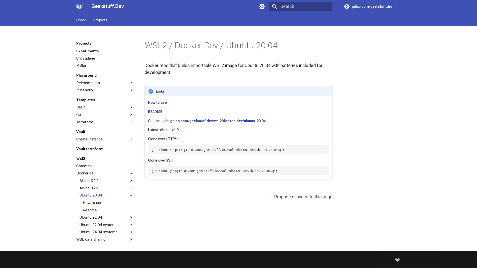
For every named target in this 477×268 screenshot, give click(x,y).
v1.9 (175, 130)
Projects (100, 20)
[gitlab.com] (397, 259)
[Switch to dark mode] (262, 6)
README (155, 112)
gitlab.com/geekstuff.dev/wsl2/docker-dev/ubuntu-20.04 (218, 121)
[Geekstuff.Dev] (79, 6)
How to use (157, 102)
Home (81, 20)
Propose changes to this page (303, 196)
